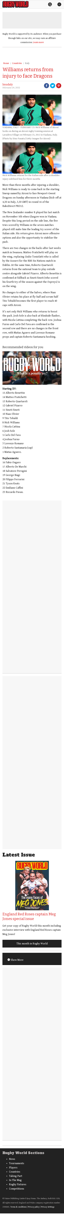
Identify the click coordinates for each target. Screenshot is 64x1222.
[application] (32, 368)
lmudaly (7, 84)
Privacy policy (34, 1207)
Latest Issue (18, 854)
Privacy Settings (47, 1207)
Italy (27, 63)
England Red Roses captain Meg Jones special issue (29, 916)
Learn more (38, 42)
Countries (17, 63)
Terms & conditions (18, 1207)
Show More (16, 960)
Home (6, 63)
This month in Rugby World (32, 943)
